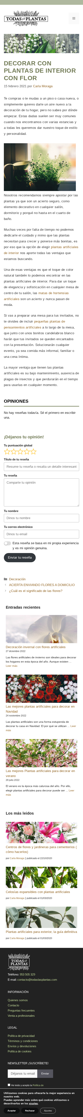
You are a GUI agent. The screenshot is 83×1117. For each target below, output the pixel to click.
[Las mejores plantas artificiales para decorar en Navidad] (41, 689)
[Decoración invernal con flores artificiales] (41, 630)
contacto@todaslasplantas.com (37, 979)
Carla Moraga (17, 858)
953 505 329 (27, 974)
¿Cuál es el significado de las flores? (35, 591)
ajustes (33, 1103)
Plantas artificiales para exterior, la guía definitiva (41, 932)
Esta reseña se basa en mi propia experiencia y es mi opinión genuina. (46, 545)
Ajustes (48, 1110)
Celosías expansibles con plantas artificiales (38, 892)
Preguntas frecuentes (21, 1010)
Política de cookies (19, 1051)
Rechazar (30, 1110)
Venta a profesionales (21, 1015)
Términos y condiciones (23, 1041)
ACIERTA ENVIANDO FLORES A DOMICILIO (42, 585)
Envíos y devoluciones (22, 1046)
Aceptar (12, 1110)
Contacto (13, 1005)
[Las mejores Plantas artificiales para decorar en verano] (41, 754)
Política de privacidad (21, 1035)
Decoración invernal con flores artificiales (36, 647)
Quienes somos (18, 1000)
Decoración (17, 579)
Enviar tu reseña (20, 557)
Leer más (11, 665)
